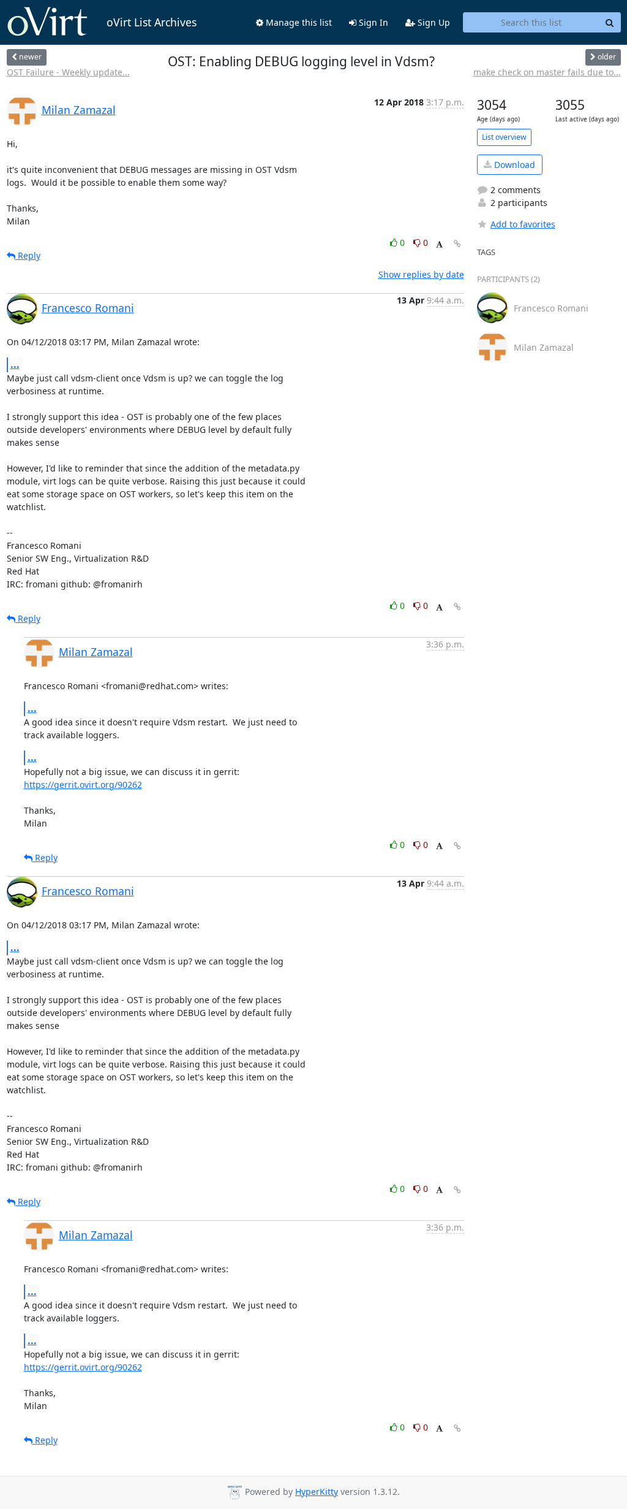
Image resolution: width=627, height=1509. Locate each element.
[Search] (610, 22)
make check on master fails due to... (547, 72)
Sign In (372, 22)
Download (513, 164)
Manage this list (297, 22)
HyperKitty (316, 1491)
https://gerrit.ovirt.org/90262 (83, 784)
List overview (504, 137)
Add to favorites (522, 224)
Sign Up (432, 22)
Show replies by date (421, 274)
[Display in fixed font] (439, 244)
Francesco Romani (88, 307)
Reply (27, 255)
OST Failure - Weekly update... (68, 72)
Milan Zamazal (79, 109)
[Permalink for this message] (457, 243)
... (15, 364)
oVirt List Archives (152, 22)
